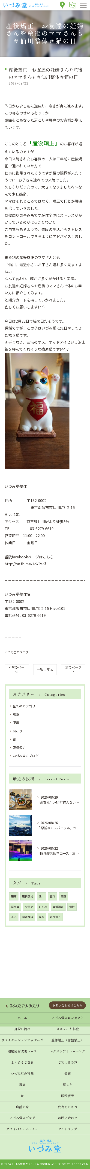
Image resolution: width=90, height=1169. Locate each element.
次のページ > (73, 669)
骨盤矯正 (58, 907)
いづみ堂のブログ (17, 652)
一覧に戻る (45, 669)
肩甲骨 (15, 907)
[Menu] (83, 5)
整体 (52, 896)
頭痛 (63, 896)
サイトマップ (67, 1129)
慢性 (72, 907)
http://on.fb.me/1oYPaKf (25, 564)
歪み (14, 917)
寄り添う (55, 917)
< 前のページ (16, 669)
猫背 (41, 917)
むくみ (43, 907)
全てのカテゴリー (26, 706)
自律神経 (27, 917)
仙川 (41, 896)
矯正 (16, 714)
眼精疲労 (19, 747)
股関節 (29, 907)
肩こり (17, 731)
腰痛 (16, 722)
